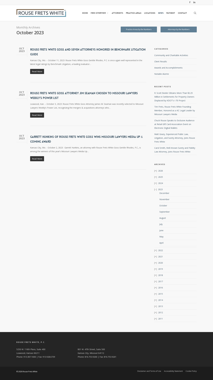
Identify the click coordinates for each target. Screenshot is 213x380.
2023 (160, 189)
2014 (160, 300)
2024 (160, 183)
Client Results (160, 61)
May (161, 236)
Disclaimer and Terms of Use (149, 371)
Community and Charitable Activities (171, 55)
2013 (160, 306)
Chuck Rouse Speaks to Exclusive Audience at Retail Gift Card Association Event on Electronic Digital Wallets (174, 124)
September (164, 211)
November (164, 199)
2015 (160, 293)
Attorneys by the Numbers (178, 29)
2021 (160, 256)
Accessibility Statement (173, 371)
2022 (160, 250)
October (163, 205)
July (161, 224)
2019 (160, 269)
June (161, 230)
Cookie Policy (191, 371)
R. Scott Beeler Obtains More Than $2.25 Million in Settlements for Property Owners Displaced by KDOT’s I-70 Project (174, 97)
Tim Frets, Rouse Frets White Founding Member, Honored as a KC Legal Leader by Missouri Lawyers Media (174, 110)
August (162, 218)
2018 (160, 275)
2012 (160, 312)
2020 (160, 262)
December (164, 193)
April (161, 242)
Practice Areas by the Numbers (138, 29)
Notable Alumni (161, 74)
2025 (160, 177)
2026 (160, 170)
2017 (160, 281)
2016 (160, 287)
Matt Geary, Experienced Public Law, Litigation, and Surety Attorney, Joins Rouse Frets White (174, 138)
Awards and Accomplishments (168, 67)
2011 (160, 318)
